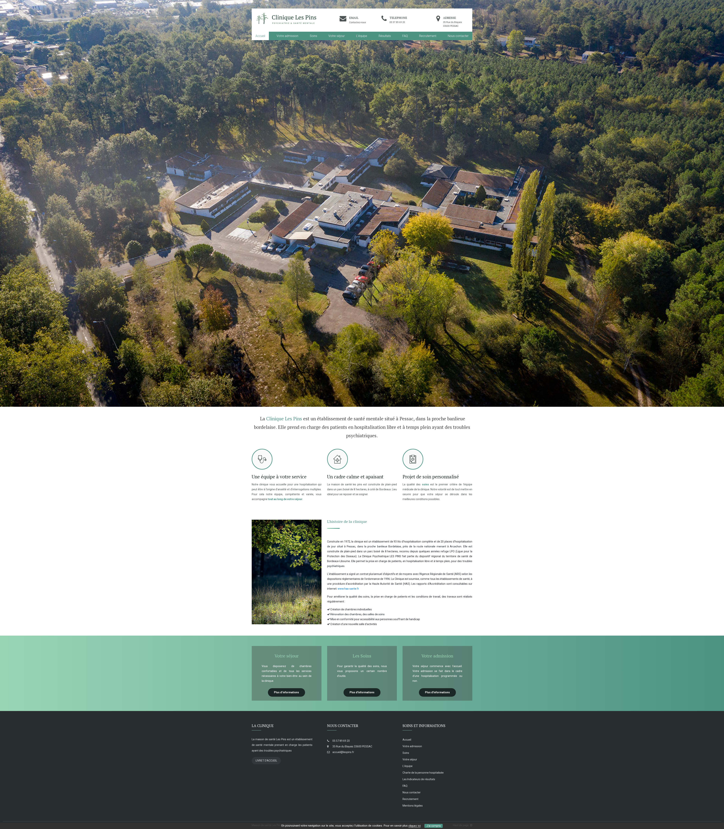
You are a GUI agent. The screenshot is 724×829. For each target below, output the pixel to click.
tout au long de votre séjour (285, 499)
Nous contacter (458, 36)
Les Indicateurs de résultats (419, 779)
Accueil (260, 36)
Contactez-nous (357, 22)
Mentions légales (413, 805)
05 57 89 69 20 (341, 740)
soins (425, 484)
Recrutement (427, 36)
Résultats (385, 36)
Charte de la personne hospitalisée (423, 772)
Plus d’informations (286, 692)
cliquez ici (414, 825)
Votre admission (287, 36)
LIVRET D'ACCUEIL (266, 760)
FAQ (405, 36)
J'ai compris (433, 825)
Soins (313, 36)
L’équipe (361, 36)
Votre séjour (336, 36)
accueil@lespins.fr (343, 752)
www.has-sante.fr (348, 588)
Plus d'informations (362, 692)
